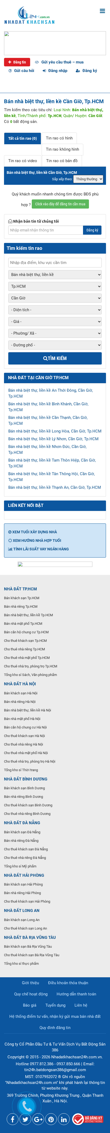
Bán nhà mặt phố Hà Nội (22, 719)
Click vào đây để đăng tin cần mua (60, 204)
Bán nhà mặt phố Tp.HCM (23, 624)
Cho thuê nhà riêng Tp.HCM (24, 649)
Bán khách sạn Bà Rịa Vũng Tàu (28, 946)
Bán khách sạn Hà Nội (20, 693)
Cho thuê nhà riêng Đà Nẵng (25, 858)
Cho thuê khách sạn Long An (25, 928)
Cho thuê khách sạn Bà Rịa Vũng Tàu (31, 955)
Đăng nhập (57, 70)
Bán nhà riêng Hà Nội (20, 702)
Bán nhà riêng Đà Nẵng (21, 841)
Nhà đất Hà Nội (20, 684)
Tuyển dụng (55, 1005)
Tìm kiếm (57, 358)
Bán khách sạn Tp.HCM (21, 598)
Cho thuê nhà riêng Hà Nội (23, 744)
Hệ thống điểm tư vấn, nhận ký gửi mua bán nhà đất (55, 1016)
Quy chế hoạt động (31, 994)
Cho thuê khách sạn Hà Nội (24, 736)
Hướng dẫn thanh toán (76, 994)
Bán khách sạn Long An (22, 920)
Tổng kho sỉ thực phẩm (21, 964)
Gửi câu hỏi (23, 70)
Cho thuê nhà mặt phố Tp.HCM (27, 658)
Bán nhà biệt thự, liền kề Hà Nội (27, 710)
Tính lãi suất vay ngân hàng (41, 549)
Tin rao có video (22, 160)
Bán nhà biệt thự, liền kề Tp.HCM (28, 615)
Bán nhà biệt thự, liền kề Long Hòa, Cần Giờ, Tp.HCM (54, 431)
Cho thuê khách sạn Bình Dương (28, 805)
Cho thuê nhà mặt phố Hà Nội (26, 753)
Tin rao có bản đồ (62, 160)
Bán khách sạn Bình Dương (24, 788)
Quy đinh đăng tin (55, 1027)
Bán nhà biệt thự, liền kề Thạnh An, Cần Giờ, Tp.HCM (54, 487)
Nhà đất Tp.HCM (20, 589)
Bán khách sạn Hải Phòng (23, 884)
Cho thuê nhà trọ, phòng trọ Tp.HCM (30, 666)
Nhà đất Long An (22, 910)
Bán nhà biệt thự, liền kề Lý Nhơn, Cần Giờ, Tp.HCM (53, 439)
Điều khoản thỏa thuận (68, 982)
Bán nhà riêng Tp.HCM (20, 606)
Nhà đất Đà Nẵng (22, 822)
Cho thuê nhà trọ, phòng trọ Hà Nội (29, 761)
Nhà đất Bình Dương (25, 779)
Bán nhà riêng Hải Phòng (22, 893)
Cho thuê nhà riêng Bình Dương (27, 814)
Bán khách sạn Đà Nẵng (22, 832)
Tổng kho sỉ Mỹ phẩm (20, 866)
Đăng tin (19, 62)
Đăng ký (89, 70)
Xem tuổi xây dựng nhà (34, 532)
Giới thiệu (30, 982)
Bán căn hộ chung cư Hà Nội (25, 727)
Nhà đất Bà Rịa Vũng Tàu (30, 937)
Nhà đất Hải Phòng (24, 875)
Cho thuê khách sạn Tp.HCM (25, 641)
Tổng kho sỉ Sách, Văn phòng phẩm (30, 675)
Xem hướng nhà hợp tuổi (36, 540)
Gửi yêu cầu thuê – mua (62, 62)
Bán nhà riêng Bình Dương (23, 797)
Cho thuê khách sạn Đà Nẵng (26, 849)
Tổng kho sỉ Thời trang (21, 770)
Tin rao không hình (62, 149)
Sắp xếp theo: (62, 179)
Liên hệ (80, 1005)
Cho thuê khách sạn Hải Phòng (27, 901)
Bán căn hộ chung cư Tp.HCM (26, 632)
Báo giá (29, 1005)
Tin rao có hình (59, 138)
